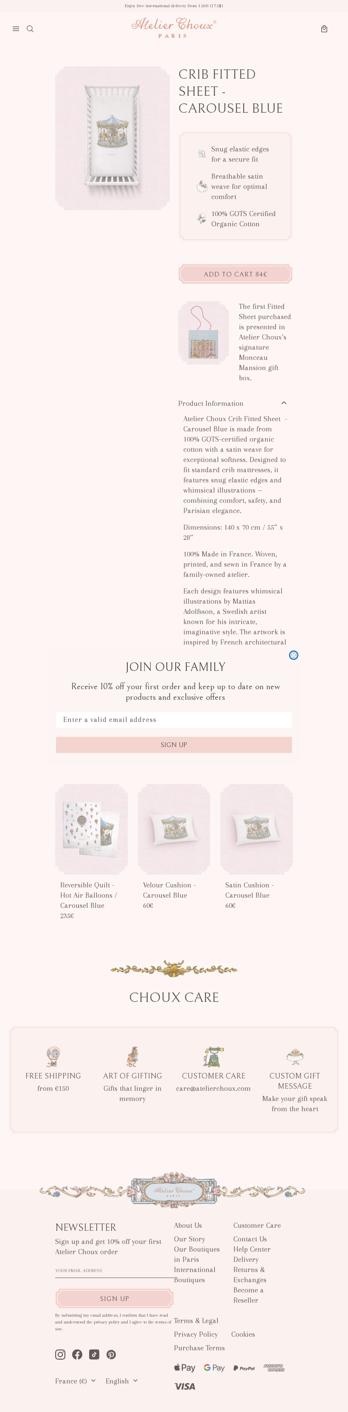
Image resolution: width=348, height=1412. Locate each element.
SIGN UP (174, 745)
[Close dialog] (293, 655)
